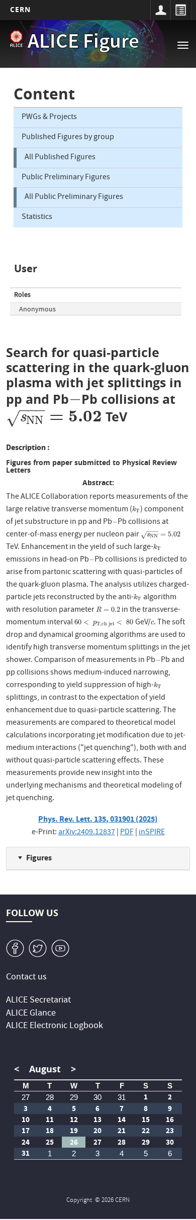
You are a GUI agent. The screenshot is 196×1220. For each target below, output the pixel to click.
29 (74, 1097)
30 (97, 1097)
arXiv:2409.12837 (86, 833)
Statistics (37, 217)
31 (122, 1097)
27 (26, 1097)
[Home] (16, 38)
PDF (127, 833)
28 (50, 1097)
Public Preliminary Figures (66, 178)
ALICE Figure (83, 43)
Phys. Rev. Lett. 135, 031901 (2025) (98, 819)
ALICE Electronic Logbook (54, 1026)
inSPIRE (152, 833)
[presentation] (75, 399)
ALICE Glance (31, 1014)
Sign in (160, 10)
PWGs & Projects (49, 118)
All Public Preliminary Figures (74, 197)
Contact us (26, 977)
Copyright (79, 1200)
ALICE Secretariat (38, 1001)
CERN (20, 9)
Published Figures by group (68, 138)
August (45, 1069)
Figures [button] (39, 857)
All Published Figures (60, 158)
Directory (180, 10)
